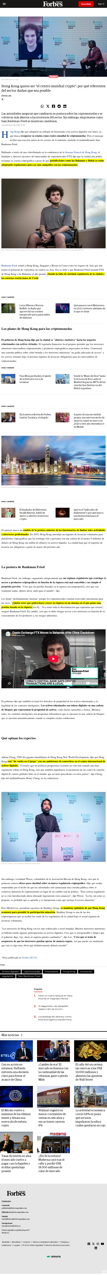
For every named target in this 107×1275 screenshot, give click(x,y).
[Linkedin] (64, 106)
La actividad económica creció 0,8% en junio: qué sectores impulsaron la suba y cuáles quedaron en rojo (90, 1118)
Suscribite (86, 4)
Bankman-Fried (9, 265)
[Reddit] (59, 106)
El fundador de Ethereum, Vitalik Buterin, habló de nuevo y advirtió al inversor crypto (34, 514)
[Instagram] (98, 1244)
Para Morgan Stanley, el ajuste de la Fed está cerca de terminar (35, 379)
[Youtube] (102, 1244)
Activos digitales (10, 971)
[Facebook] (53, 106)
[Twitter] (48, 106)
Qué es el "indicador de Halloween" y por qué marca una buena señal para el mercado (88, 514)
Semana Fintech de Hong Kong (81, 152)
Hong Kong (15, 131)
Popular (38, 989)
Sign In (101, 4)
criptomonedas (32, 971)
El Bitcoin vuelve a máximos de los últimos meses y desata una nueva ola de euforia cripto (16, 1118)
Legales (17, 1245)
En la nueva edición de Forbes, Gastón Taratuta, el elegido (35, 416)
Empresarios (51, 971)
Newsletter (16, 1242)
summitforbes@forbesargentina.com (16, 1219)
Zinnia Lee (6, 96)
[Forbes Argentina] (53, 3)
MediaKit (5, 1242)
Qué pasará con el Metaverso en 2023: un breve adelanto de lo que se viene (89, 308)
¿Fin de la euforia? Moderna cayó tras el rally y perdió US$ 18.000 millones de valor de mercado (51, 1164)
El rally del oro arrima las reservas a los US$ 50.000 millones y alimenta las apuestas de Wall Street (89, 1072)
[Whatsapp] (42, 106)
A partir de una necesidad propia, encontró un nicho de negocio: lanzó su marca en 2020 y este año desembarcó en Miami (89, 420)
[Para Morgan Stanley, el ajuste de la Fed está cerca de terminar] (8, 379)
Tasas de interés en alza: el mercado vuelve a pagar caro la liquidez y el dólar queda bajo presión (16, 1164)
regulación (7, 976)
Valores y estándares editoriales (45, 1242)
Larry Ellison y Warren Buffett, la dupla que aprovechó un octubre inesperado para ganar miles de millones (35, 311)
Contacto (26, 1242)
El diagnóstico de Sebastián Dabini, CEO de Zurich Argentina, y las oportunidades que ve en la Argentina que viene (55, 1008)
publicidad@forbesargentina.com (14, 1208)
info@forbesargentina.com (18, 1212)
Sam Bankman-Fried (29, 976)
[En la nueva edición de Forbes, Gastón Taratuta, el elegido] (8, 417)
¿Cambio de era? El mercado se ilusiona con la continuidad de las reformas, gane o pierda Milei (53, 1072)
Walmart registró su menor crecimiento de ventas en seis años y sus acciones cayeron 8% (52, 1118)
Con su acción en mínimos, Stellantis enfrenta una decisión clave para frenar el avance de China (15, 1072)
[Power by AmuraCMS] (53, 1256)
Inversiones (86, 971)
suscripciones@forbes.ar (11, 1226)
